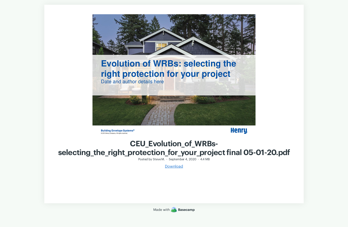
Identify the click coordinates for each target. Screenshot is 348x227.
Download (174, 166)
